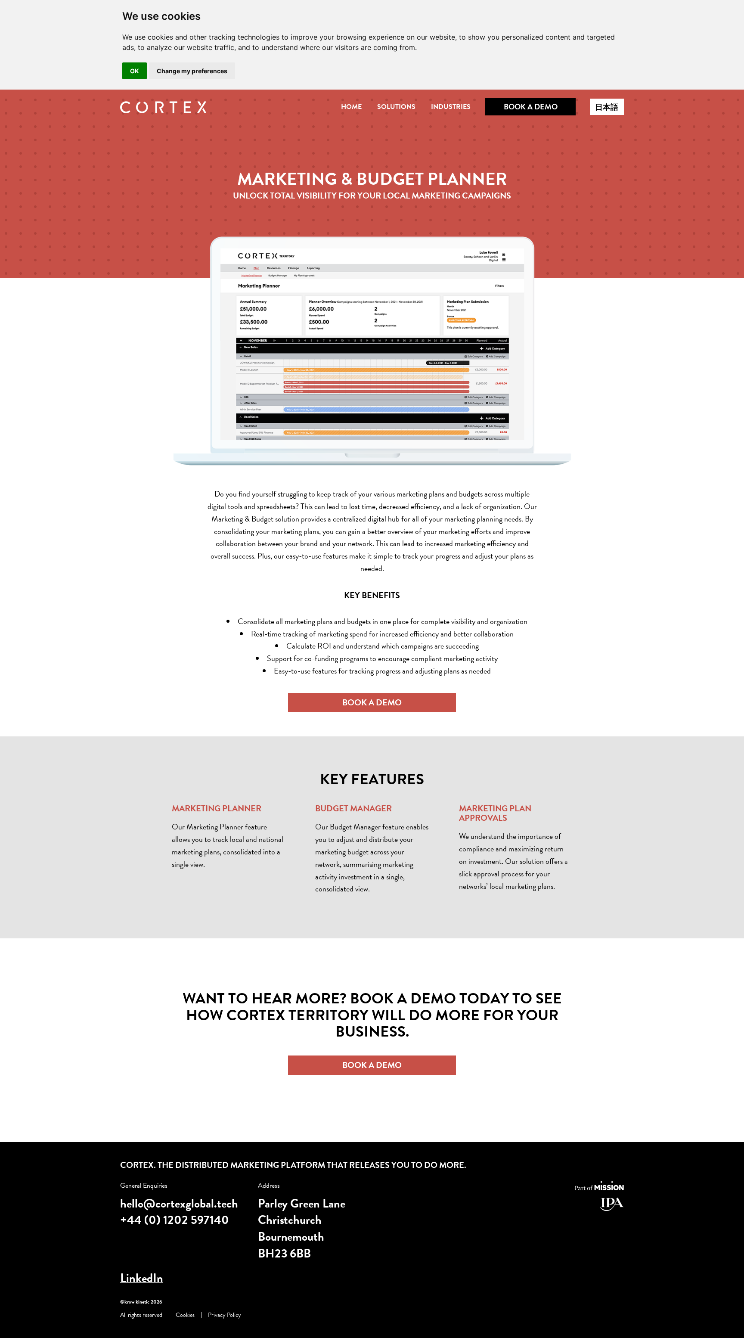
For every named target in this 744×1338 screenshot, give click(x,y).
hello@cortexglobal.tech (179, 1203)
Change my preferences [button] (192, 71)
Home (351, 107)
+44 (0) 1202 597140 (174, 1220)
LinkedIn (141, 1278)
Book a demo (531, 106)
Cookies (185, 1315)
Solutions (396, 107)
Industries (451, 107)
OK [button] (134, 71)
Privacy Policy (224, 1315)
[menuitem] (351, 106)
